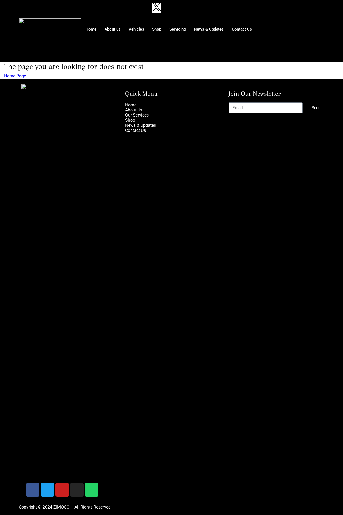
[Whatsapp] (91, 490)
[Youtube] (62, 490)
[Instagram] (77, 490)
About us (113, 29)
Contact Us (242, 29)
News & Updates (209, 29)
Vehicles (136, 29)
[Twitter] (47, 490)
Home (90, 29)
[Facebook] (32, 490)
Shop (156, 29)
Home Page (15, 76)
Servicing (177, 29)
